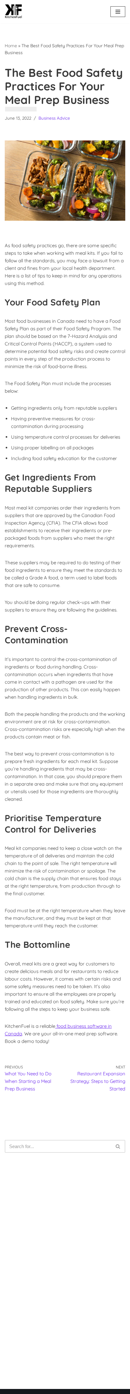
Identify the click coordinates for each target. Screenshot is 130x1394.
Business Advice (54, 118)
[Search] (118, 1146)
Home (11, 45)
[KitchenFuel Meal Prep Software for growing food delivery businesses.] (13, 11)
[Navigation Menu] (117, 11)
